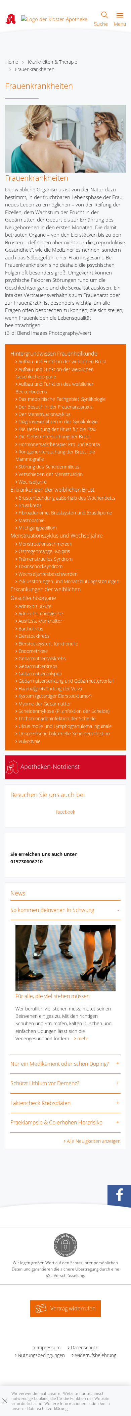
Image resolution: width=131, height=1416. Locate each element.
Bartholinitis (30, 628)
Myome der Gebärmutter (44, 703)
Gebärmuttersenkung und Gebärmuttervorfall (66, 681)
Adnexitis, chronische (40, 613)
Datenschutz (84, 1347)
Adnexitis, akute (35, 606)
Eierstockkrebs (34, 636)
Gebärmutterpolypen (40, 673)
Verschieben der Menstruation (50, 474)
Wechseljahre (32, 482)
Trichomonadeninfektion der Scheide (57, 718)
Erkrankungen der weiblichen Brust (52, 489)
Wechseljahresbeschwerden (48, 574)
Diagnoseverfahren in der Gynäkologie (58, 421)
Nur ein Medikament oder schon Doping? (59, 1063)
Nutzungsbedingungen (41, 1355)
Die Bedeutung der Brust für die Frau (57, 429)
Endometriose (33, 651)
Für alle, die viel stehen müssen (52, 996)
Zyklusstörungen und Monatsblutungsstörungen (68, 581)
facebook (65, 812)
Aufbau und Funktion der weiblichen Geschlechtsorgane (54, 373)
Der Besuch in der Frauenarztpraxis (55, 407)
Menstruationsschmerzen (45, 544)
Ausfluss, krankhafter (40, 621)
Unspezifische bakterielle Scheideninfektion (64, 733)
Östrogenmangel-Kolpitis (44, 551)
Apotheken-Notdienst (49, 766)
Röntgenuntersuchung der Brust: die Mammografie (55, 455)
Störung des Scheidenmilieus (49, 467)
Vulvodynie (29, 741)
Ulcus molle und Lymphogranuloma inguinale (65, 726)
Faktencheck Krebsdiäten (40, 1103)
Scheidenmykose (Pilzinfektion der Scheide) (64, 711)
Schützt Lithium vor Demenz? (44, 1083)
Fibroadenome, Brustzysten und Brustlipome (65, 512)
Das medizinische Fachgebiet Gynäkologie (62, 399)
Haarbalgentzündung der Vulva (50, 688)
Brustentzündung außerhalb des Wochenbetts (67, 498)
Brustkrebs (30, 505)
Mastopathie (31, 520)
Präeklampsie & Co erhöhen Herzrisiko (56, 1122)
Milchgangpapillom (37, 528)
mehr (82, 1038)
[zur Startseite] (54, 18)
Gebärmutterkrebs (37, 666)
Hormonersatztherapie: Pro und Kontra (59, 444)
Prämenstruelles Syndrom (45, 559)
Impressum (48, 1347)
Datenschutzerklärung (47, 1408)
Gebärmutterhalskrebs (42, 658)
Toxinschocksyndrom (40, 566)
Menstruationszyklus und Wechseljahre (56, 535)
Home (11, 62)
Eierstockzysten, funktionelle (48, 643)
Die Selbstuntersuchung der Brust (54, 436)
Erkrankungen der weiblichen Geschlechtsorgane (45, 594)
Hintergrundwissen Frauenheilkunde (53, 353)
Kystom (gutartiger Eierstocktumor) (55, 696)
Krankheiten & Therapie (52, 62)
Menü (120, 24)
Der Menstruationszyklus (44, 414)
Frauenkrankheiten (34, 69)
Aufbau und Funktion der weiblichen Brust (62, 361)
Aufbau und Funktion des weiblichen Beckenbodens (54, 387)
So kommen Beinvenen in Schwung (52, 910)
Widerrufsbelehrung (95, 1355)
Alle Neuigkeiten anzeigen (94, 1141)
